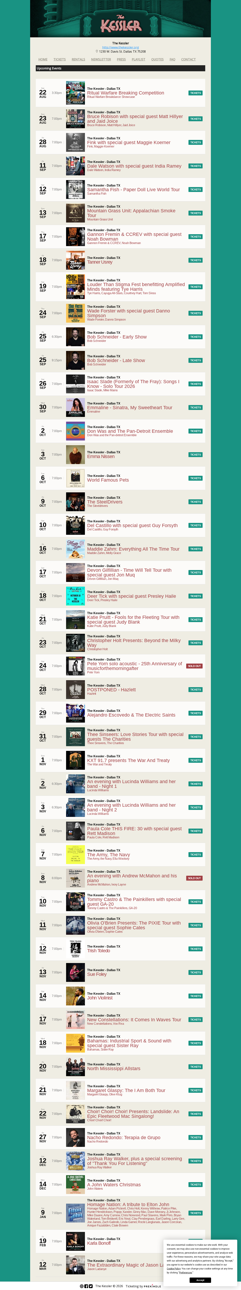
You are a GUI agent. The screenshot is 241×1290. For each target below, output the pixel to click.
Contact (188, 59)
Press (121, 59)
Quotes (157, 59)
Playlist (138, 59)
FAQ (172, 59)
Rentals (78, 59)
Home (42, 59)
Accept (200, 1280)
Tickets (59, 59)
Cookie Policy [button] (174, 1268)
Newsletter (101, 59)
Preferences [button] (185, 1272)
